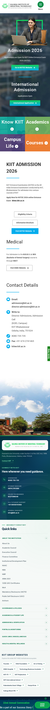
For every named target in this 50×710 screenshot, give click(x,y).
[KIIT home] (25, 445)
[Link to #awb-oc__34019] (41, 4)
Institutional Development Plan (14, 561)
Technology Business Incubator (30, 669)
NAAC (4, 565)
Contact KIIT (8, 461)
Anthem (5, 601)
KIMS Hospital (8, 669)
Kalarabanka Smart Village (12, 685)
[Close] (45, 698)
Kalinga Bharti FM (9, 691)
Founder (6, 664)
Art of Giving (38, 664)
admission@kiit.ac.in (22, 303)
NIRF (4, 574)
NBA (4, 570)
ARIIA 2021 (6, 579)
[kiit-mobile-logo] (17, 4)
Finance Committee (10, 557)
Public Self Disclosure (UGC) (13, 596)
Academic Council (9, 548)
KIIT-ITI (5, 674)
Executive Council (9, 552)
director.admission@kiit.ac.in (26, 306)
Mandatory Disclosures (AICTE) (14, 592)
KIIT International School (12, 680)
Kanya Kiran (32, 685)
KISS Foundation (21, 664)
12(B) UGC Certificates (11, 583)
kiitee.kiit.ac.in (18, 201)
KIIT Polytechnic (20, 674)
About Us (5, 543)
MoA (4, 587)
